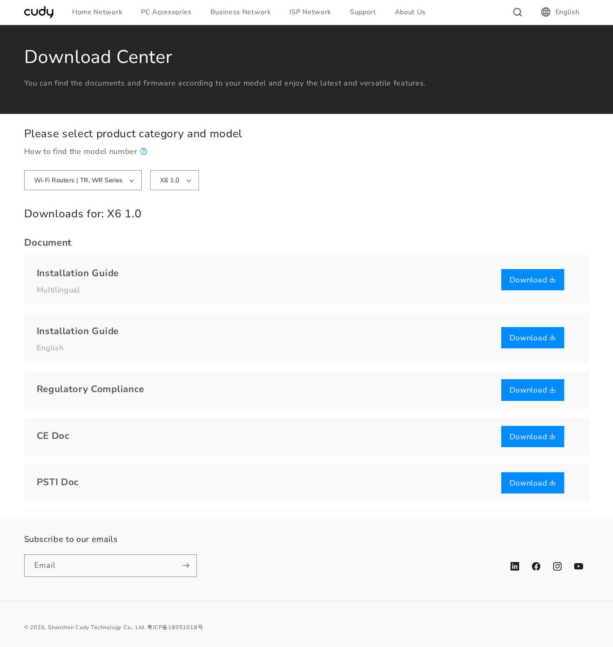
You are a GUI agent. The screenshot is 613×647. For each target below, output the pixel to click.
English (567, 12)
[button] (100, 12)
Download (530, 279)
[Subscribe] (185, 565)
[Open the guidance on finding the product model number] (144, 151)
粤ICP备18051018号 (175, 627)
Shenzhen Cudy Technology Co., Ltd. (97, 627)
